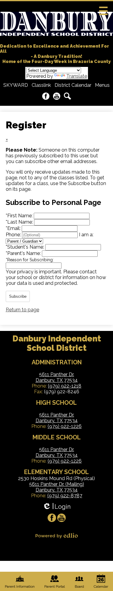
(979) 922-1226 (65, 426)
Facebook (45, 96)
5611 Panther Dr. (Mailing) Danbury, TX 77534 (56, 487)
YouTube (56, 96)
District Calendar (73, 85)
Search (67, 96)
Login (56, 507)
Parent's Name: (24, 253)
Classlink (41, 85)
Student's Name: (25, 247)
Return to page (22, 310)
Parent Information (20, 586)
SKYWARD (15, 85)
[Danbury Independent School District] (56, 24)
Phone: (14, 234)
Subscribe (18, 296)
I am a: (86, 234)
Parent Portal (54, 586)
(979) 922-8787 (64, 495)
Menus (102, 85)
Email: (14, 228)
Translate (76, 76)
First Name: (20, 215)
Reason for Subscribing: (30, 259)
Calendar (101, 586)
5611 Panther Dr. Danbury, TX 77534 (57, 377)
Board (79, 586)
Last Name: (20, 222)
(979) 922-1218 (64, 386)
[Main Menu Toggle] (103, 10)
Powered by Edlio (57, 536)
